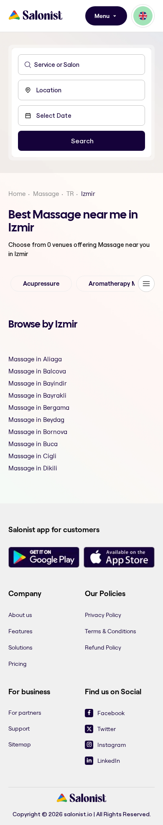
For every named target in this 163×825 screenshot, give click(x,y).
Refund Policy (103, 647)
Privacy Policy (103, 615)
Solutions (20, 647)
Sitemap (19, 744)
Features (20, 631)
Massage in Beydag (36, 420)
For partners (24, 712)
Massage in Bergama (38, 407)
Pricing (17, 664)
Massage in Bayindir (37, 383)
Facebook (111, 713)
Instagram (111, 745)
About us (20, 615)
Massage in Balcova (37, 371)
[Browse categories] (146, 283)
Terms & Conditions (110, 631)
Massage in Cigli (32, 456)
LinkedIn (108, 760)
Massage (46, 194)
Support (19, 728)
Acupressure (41, 283)
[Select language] (143, 16)
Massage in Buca (33, 444)
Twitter (106, 729)
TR (70, 194)
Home (16, 194)
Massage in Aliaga (35, 359)
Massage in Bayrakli (37, 395)
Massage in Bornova (37, 432)
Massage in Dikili (32, 468)
